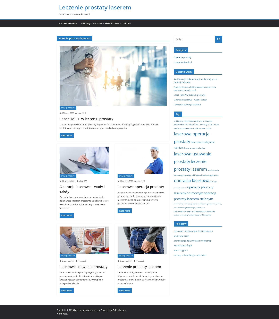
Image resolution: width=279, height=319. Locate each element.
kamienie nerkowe (194, 128)
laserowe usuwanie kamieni (194, 148)
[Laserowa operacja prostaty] (142, 160)
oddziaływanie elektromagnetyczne (205, 175)
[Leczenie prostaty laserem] (142, 240)
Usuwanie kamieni (183, 62)
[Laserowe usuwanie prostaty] (84, 240)
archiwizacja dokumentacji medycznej (188, 121)
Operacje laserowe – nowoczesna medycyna (106, 23)
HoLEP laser (194, 125)
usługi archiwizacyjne (203, 215)
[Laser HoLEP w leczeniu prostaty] (113, 76)
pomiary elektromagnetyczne (204, 204)
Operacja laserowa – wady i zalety (82, 189)
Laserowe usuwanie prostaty (83, 266)
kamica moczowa (180, 128)
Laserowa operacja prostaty (141, 186)
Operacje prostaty (68, 108)
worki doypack (181, 250)
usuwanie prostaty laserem (184, 215)
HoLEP (187, 125)
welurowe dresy (181, 236)
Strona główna (68, 23)
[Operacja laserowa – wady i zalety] (84, 160)
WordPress (62, 313)
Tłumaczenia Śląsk (183, 245)
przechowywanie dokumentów (203, 211)
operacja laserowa (191, 180)
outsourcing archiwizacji (183, 204)
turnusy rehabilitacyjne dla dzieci (190, 255)
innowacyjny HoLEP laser (209, 125)
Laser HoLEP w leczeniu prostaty (86, 118)
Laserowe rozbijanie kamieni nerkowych (193, 231)
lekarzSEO (81, 113)
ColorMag (117, 310)
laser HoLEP (206, 128)
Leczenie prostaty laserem (95, 7)
